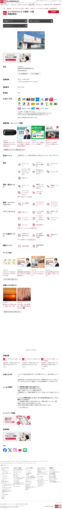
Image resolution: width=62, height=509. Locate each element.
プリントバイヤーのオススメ (30, 478)
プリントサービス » (5, 467)
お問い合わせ (46, 0)
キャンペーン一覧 (28, 482)
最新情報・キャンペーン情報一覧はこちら (14, 149)
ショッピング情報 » (29, 467)
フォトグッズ (3, 495)
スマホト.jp (15, 473)
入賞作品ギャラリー (40, 485)
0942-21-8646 (21, 87)
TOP (4, 8)
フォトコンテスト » (41, 483)
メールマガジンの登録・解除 (18, 478)
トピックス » (27, 484)
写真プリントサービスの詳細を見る (27, 228)
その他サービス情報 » (17, 467)
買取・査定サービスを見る (25, 196)
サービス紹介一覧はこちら (10, 279)
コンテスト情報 (39, 484)
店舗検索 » (51, 467)
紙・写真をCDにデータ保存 (6, 487)
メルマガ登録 (59, 0)
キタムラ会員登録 (53, 474)
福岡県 (27, 8)
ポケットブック (4, 477)
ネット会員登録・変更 (52, 0)
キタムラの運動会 (40, 476)
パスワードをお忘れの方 (54, 478)
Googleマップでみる (31, 350)
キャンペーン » (28, 481)
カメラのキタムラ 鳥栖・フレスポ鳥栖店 (51, 359)
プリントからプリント (5, 489)
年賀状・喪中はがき (5, 481)
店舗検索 (9, 8)
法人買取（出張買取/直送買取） (31, 477)
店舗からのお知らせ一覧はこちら (12, 311)
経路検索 (53, 11)
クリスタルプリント (5, 470)
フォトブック (3, 474)
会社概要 (37, 0)
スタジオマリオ (16, 474)
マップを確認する (23, 73)
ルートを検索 (35, 73)
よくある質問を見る (23, 407)
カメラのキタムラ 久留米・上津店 (13, 359)
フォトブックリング (5, 478)
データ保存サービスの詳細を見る (27, 239)
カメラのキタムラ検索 (18, 8)
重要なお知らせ (27, 485)
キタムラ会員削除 (53, 477)
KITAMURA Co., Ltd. (7, 507)
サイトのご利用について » (54, 481)
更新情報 (26, 489)
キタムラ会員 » (52, 473)
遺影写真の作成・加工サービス (7, 490)
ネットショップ (27, 469)
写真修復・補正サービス (6, 491)
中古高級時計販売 (29, 473)
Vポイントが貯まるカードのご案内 (18, 477)
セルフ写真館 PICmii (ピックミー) (18, 482)
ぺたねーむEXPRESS (4, 494)
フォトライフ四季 (40, 479)
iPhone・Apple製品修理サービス (18, 469)
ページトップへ (58, 502)
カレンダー (3, 493)
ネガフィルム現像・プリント (6, 473)
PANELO (2, 498)
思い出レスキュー (4, 482)
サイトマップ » (52, 480)
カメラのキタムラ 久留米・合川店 (32, 359)
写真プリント (3, 469)
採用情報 (41, 0)
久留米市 (32, 8)
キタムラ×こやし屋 (16, 486)
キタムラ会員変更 (53, 476)
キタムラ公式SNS (16, 481)
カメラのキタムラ (52, 469)
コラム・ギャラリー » (41, 467)
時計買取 (27, 474)
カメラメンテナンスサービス (18, 470)
